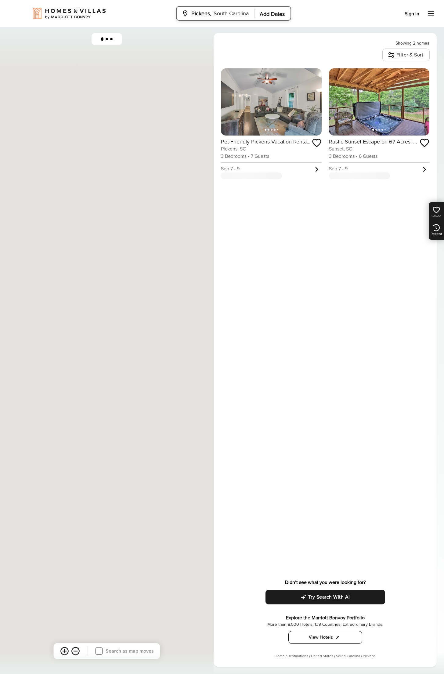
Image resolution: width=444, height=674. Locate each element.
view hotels (321, 637)
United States (322, 656)
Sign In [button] (412, 14)
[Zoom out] (76, 651)
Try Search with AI (329, 597)
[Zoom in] (65, 651)
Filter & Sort (410, 55)
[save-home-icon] (317, 143)
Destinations (297, 656)
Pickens (369, 656)
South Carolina (348, 656)
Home (280, 656)
